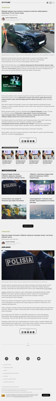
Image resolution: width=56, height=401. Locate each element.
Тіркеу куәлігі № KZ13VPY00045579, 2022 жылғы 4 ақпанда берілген (14, 390)
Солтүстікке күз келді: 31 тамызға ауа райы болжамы (13, 199)
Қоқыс (3, 247)
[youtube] (38, 358)
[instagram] (6, 358)
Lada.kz (4, 292)
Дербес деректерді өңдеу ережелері (11, 373)
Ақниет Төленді (10, 241)
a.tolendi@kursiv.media (10, 244)
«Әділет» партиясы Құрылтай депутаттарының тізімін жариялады (41, 176)
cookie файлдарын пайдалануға (21, 396)
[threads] (28, 358)
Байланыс (6, 376)
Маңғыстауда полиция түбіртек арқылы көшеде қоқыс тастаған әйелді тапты (13, 176)
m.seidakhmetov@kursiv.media (12, 20)
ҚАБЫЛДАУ (46, 395)
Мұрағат (5, 370)
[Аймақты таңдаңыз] (47, 3)
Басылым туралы (7, 364)
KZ (50, 2)
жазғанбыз (18, 134)
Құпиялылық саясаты (8, 367)
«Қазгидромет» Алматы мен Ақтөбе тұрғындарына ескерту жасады (42, 200)
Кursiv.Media (48, 288)
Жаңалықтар (6, 7)
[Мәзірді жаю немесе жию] (53, 3)
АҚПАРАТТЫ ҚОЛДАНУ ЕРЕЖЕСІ (10, 379)
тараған (4, 101)
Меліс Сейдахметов (11, 17)
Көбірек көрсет (28, 226)
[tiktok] (17, 358)
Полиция (8, 247)
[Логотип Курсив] (6, 2)
